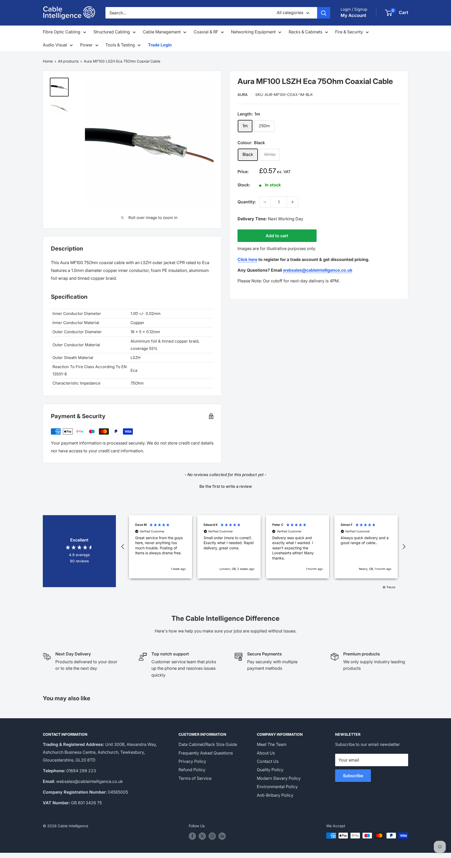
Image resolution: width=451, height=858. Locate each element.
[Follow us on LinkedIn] (222, 836)
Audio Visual (55, 44)
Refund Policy (192, 769)
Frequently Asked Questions (206, 753)
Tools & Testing (120, 44)
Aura (243, 94)
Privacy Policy (192, 761)
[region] (263, 547)
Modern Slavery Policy (279, 778)
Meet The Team (272, 744)
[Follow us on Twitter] (202, 836)
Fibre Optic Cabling (61, 31)
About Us (266, 753)
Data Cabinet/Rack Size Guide (208, 744)
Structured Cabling (111, 31)
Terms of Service (195, 778)
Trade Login (160, 44)
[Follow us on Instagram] (212, 836)
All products (68, 61)
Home (48, 61)
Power (86, 44)
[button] (225, 485)
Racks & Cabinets (305, 31)
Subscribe (353, 775)
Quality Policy (270, 769)
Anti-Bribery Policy (275, 795)
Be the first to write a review (225, 486)
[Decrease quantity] (264, 202)
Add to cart (277, 235)
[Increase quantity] (292, 202)
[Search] (323, 13)
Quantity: (247, 201)
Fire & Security (349, 31)
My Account (353, 15)
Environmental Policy (277, 786)
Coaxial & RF (206, 31)
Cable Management (162, 31)
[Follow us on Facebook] (192, 836)
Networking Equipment (253, 31)
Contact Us (267, 761)
